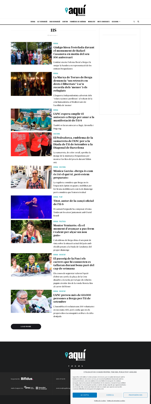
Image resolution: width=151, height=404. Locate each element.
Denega (110, 395)
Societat (62, 254)
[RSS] (82, 366)
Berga (33, 21)
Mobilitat (91, 21)
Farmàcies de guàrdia (78, 21)
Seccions (115, 21)
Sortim (65, 21)
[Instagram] (75, 366)
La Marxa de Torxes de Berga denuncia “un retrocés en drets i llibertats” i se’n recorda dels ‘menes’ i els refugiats (72, 84)
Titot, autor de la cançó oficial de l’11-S (73, 203)
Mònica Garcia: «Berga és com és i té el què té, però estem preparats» (73, 174)
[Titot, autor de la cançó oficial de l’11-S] (31, 207)
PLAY (60, 197)
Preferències (135, 395)
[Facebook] (68, 366)
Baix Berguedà (55, 21)
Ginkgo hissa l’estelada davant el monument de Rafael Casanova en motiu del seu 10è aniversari (73, 52)
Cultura (56, 133)
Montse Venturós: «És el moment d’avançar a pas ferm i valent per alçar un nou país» (73, 230)
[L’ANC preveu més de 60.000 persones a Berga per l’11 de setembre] (31, 301)
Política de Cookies (100, 400)
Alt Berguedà (42, 21)
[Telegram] (79, 366)
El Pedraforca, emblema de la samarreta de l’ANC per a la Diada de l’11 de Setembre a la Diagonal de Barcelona (73, 142)
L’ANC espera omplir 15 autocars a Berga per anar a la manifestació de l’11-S (73, 117)
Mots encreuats (103, 21)
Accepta (85, 395)
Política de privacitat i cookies (116, 400)
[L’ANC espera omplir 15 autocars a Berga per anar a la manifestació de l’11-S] (31, 120)
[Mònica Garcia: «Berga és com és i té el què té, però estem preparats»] (31, 177)
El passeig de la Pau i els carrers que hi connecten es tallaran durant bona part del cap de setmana (73, 263)
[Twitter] (72, 366)
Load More (26, 326)
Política (62, 221)
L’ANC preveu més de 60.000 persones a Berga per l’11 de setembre (72, 298)
